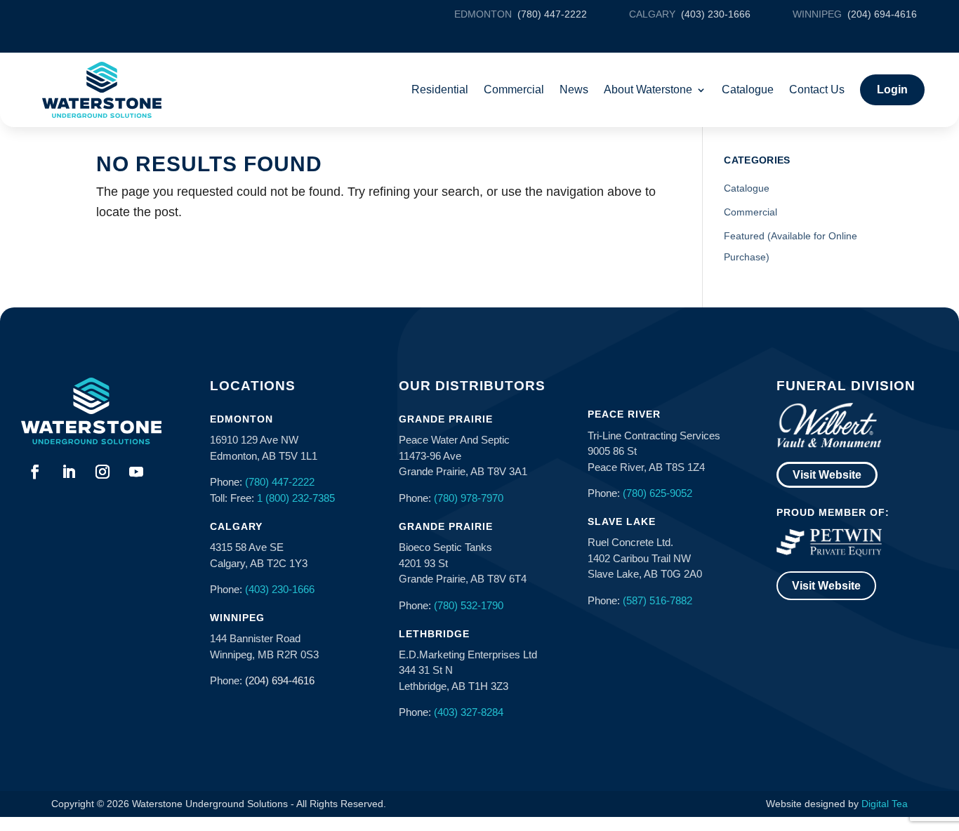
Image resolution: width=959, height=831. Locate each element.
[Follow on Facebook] (35, 472)
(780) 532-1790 (468, 605)
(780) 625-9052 (657, 493)
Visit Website (827, 475)
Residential (439, 89)
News (574, 89)
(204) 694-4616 (280, 680)
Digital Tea (884, 803)
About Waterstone (648, 89)
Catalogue (748, 89)
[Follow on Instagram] (102, 472)
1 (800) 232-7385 (296, 498)
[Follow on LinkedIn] (69, 472)
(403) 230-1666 (280, 589)
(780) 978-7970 (468, 498)
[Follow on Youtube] (136, 472)
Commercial (514, 89)
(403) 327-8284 (468, 712)
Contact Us (817, 89)
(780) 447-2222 (280, 482)
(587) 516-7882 (657, 600)
